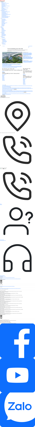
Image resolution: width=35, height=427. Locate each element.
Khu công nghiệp (3, 23)
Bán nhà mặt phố (3, 5)
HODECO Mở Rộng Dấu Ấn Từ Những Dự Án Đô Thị (27, 61)
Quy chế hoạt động (6, 288)
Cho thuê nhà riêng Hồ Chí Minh (14, 90)
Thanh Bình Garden (16, 93)
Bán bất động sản (25, 85)
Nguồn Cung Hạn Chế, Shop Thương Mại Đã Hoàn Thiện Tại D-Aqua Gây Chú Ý (28, 58)
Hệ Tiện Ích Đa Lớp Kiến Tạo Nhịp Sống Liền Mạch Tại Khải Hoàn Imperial (27, 53)
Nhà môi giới (4, 43)
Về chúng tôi (1, 277)
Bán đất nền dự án (4, 6)
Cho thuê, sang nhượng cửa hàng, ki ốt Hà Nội (24, 88)
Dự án (1, 18)
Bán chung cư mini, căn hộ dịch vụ (5, 3)
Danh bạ (2, 36)
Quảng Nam (3, 79)
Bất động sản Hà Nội (9, 85)
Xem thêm (3, 72)
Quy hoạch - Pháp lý (4, 30)
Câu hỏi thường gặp (8, 277)
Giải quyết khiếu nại (19, 288)
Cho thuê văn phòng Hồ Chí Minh (22, 91)
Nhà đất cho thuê (2, 10)
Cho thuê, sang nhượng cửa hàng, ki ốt (6, 16)
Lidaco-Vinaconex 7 (9, 93)
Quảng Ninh (3, 80)
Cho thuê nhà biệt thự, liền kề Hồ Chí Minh (22, 90)
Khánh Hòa (3, 78)
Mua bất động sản (22, 85)
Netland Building (22, 93)
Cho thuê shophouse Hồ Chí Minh (6, 91)
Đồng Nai (3, 76)
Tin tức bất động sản (4, 85)
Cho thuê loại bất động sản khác (5, 17)
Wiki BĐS (2, 27)
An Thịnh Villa (12, 93)
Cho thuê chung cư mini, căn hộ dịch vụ (6, 11)
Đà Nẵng (24, 79)
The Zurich (19, 93)
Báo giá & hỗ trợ (4, 277)
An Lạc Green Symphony (4, 93)
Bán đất (2, 7)
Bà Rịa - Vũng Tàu (4, 74)
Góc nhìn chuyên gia (5, 41)
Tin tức (1, 26)
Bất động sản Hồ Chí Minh (13, 85)
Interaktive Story (3, 35)
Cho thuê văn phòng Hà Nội (16, 88)
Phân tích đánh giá (3, 32)
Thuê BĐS (3, 29)
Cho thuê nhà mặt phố (4, 13)
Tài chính (6, 86)
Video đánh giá (3, 33)
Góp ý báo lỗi (11, 277)
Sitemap (13, 277)
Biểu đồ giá (4, 39)
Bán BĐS (3, 28)
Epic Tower (25, 93)
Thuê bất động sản (29, 85)
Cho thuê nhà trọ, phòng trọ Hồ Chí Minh (14, 91)
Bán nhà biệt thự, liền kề (4, 4)
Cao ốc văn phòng (3, 19)
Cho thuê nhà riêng (4, 12)
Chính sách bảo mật (14, 288)
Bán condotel (3, 8)
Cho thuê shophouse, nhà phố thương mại (6, 14)
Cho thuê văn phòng (4, 15)
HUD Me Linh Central (6, 94)
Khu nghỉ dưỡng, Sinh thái (4, 22)
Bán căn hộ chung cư (4, 2)
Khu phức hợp (3, 21)
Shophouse (3, 24)
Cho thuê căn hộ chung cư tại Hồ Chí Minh (6, 90)
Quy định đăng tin (2, 288)
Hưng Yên (3, 77)
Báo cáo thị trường (4, 34)
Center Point (9, 94)
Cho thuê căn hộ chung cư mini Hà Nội (10, 89)
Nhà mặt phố (3, 25)
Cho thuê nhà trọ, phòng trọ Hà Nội (9, 88)
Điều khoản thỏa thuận (10, 288)
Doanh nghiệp (3, 37)
